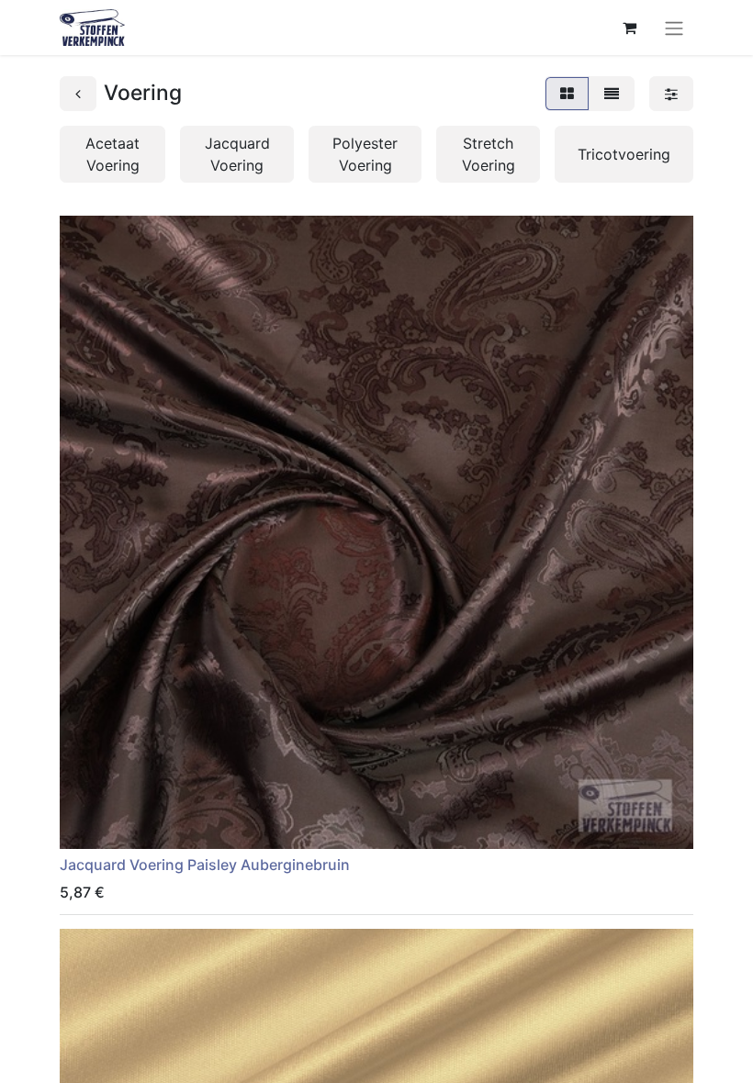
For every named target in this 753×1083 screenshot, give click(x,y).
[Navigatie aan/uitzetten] (674, 27)
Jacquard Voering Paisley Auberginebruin (205, 864)
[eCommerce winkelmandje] (629, 27)
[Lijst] (612, 93)
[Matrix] (567, 93)
